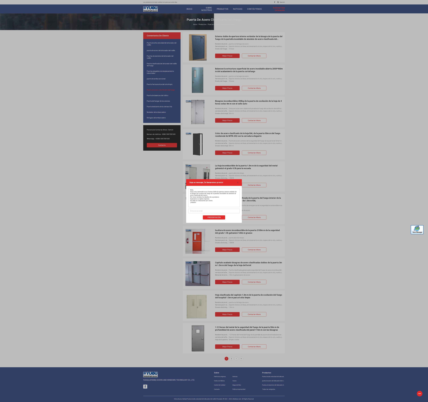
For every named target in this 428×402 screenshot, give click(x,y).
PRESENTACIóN (214, 217)
